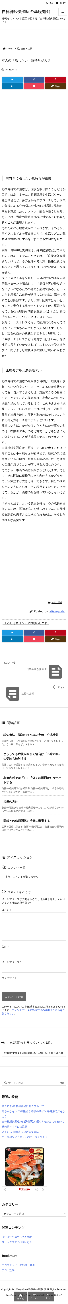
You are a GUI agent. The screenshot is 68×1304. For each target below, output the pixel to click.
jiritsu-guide (57, 611)
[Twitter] (12, 80)
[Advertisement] (34, 132)
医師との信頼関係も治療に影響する (26, 820)
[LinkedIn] (12, 86)
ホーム (9, 48)
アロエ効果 (8, 1270)
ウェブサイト (9, 977)
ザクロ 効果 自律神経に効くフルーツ (23, 1106)
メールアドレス (11, 962)
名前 (5, 946)
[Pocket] (34, 86)
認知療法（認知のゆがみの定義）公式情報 (31, 735)
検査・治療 (26, 48)
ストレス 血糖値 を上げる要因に (20, 1131)
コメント (7, 909)
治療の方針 (10, 801)
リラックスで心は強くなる (17, 1242)
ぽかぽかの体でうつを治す (17, 1236)
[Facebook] (34, 80)
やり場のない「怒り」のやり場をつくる (25, 1136)
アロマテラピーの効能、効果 (18, 1265)
